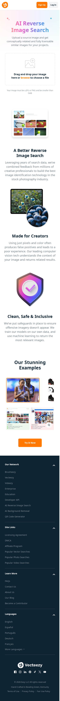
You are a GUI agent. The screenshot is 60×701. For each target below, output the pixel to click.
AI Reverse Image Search (18, 505)
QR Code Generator (15, 516)
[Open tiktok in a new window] (35, 672)
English (9, 621)
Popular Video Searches (17, 562)
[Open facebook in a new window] (15, 672)
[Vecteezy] (30, 665)
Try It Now (30, 442)
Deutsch (9, 638)
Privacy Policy (28, 691)
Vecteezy (9, 477)
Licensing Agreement (16, 534)
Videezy (9, 483)
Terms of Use (13, 691)
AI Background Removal (17, 510)
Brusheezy (10, 471)
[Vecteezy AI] (5, 5)
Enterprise (10, 488)
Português (10, 632)
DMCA (8, 540)
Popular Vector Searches (17, 551)
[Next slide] (49, 390)
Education (10, 494)
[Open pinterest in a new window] (30, 672)
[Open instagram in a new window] (20, 672)
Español (9, 627)
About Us (9, 592)
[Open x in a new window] (40, 672)
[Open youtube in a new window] (45, 672)
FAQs (7, 581)
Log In (53, 5)
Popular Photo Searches (17, 557)
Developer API (12, 499)
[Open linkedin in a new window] (25, 672)
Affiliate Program (13, 546)
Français (9, 644)
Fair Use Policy (43, 691)
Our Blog (9, 597)
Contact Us (10, 586)
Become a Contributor (16, 603)
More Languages (13, 649)
